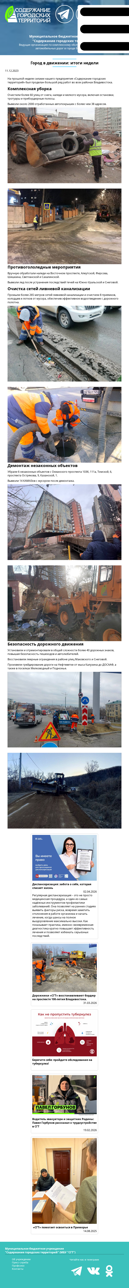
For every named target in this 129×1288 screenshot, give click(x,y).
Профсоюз (18, 1265)
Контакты (17, 1268)
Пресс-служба (20, 1262)
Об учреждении (21, 1259)
